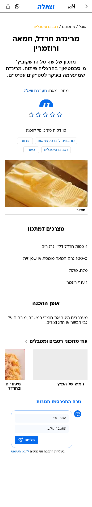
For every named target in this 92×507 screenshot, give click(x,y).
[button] (71, 6)
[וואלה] (46, 6)
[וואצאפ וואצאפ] (17, 6)
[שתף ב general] (8, 6)
